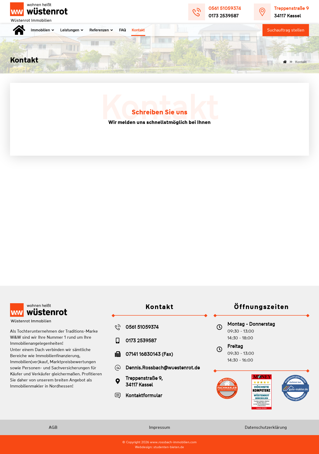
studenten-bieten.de (168, 447)
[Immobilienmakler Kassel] (38, 12)
